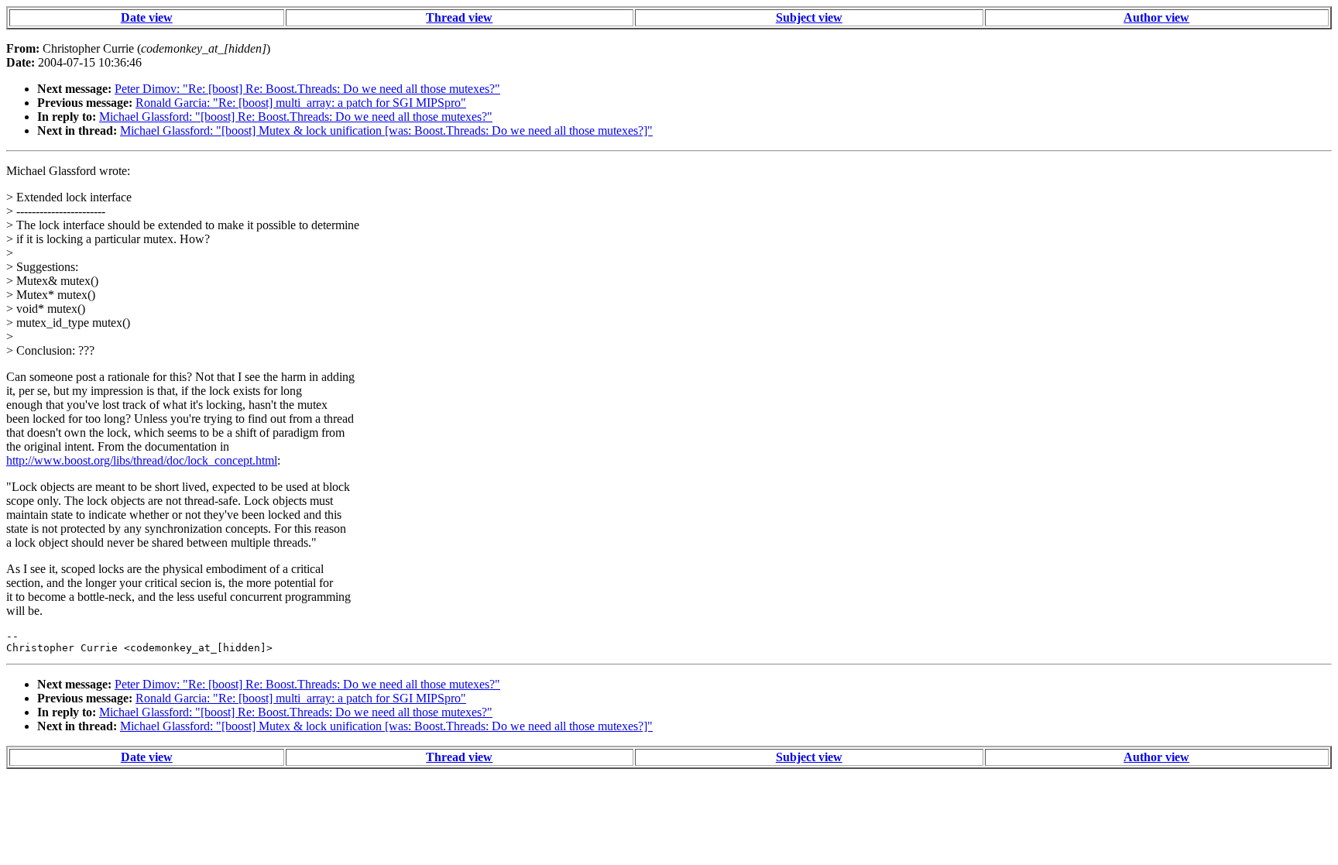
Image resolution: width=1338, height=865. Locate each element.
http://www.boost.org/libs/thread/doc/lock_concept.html (141, 460)
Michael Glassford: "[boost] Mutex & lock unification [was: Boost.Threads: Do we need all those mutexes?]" (386, 130)
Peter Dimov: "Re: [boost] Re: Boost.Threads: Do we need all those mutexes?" (307, 88)
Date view (147, 17)
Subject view (809, 17)
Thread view (459, 17)
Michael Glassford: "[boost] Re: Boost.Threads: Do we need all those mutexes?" (295, 116)
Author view (1156, 17)
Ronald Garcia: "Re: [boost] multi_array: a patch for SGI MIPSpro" (301, 102)
